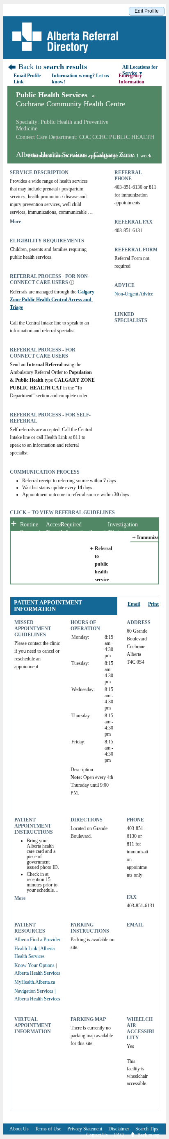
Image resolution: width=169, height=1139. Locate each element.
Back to (51, 67)
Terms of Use (48, 1129)
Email (134, 604)
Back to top (148, 1135)
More (15, 221)
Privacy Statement (84, 1129)
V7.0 (82, 1137)
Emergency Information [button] (132, 79)
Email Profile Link (27, 79)
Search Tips (146, 1129)
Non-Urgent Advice (133, 294)
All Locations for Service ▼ (140, 70)
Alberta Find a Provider (37, 939)
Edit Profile (147, 11)
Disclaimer (118, 1129)
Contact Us (97, 1135)
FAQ (119, 1135)
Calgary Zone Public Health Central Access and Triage (53, 299)
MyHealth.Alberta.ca (34, 982)
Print (153, 604)
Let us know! (80, 79)
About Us (19, 1129)
